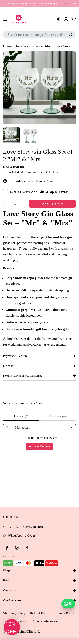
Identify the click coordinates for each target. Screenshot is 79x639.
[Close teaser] (18, 620)
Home (7, 46)
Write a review (39, 446)
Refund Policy (40, 613)
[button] (12, 627)
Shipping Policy (14, 613)
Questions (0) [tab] (57, 416)
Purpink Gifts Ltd (27, 631)
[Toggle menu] (5, 19)
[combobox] (39, 34)
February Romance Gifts (33, 46)
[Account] (66, 19)
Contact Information (45, 621)
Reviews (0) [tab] (21, 416)
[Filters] (7, 427)
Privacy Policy (64, 613)
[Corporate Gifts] (59, 19)
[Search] (70, 34)
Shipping (25, 172)
